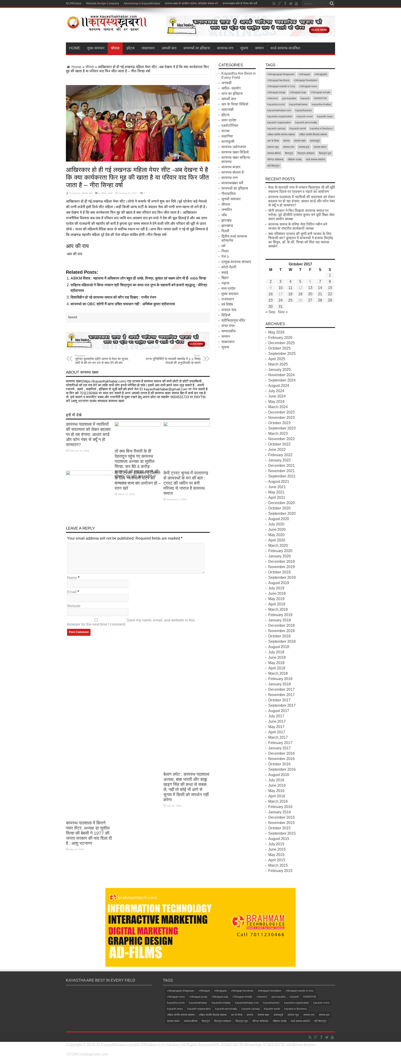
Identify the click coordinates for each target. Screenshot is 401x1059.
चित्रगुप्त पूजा (325, 153)
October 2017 (279, 700)
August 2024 (278, 386)
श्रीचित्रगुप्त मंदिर (233, 320)
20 (310, 294)
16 (270, 294)
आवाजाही (227, 109)
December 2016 (281, 753)
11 (290, 288)
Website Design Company (102, 3)
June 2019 (277, 593)
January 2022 (279, 460)
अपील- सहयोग (231, 88)
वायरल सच (228, 310)
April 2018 (276, 668)
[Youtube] (296, 3)
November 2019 (281, 567)
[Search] (331, 3)
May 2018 (276, 663)
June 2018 (277, 657)
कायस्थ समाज (320, 147)
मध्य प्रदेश (228, 288)
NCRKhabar (73, 3)
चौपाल (115, 48)
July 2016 (276, 780)
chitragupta (320, 74)
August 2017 (278, 711)
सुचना (244, 48)
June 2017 (277, 721)
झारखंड (226, 220)
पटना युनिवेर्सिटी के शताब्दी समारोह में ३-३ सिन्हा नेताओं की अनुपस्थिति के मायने (173, 359)
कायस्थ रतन (288, 147)
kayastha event (276, 104)
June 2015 (277, 849)
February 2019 (280, 615)
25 (290, 300)
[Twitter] (290, 3)
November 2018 (281, 631)
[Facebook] (285, 3)
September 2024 (282, 380)
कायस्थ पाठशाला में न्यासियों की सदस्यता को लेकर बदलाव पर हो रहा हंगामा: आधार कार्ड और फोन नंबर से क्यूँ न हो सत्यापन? (88, 434)
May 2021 (276, 492)
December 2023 (281, 412)
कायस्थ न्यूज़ (273, 147)
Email (72, 592)
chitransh (272, 98)
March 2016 (278, 801)
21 (320, 294)
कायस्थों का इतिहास (196, 48)
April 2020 (276, 540)
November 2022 (281, 439)
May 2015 (276, 855)
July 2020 (276, 524)
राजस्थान (227, 299)
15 (330, 288)
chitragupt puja (298, 92)
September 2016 (282, 769)
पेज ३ (225, 256)
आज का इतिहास (232, 93)
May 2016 (276, 791)
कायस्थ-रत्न (225, 48)
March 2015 (278, 865)
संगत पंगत (228, 326)
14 (320, 288)
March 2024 (278, 407)
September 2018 (282, 641)
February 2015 (280, 871)
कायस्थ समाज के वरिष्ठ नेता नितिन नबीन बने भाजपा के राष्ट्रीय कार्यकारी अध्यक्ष (297, 226)
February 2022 (280, 455)
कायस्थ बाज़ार (230, 167)
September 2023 (282, 428)
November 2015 (281, 823)
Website (74, 606)
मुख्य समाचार (95, 48)
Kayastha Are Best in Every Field (238, 75)
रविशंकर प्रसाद (295, 159)
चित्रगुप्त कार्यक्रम (306, 153)
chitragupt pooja (276, 92)
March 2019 (278, 609)
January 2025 (279, 370)
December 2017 (281, 689)
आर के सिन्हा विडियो (234, 104)
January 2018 (279, 684)
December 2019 (281, 561)
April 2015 (276, 860)
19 (300, 294)
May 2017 (276, 727)
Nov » (283, 312)
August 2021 (278, 481)
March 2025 (278, 364)
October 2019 (279, 572)
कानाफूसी (227, 141)
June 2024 (277, 396)
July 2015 (276, 844)
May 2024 (276, 402)
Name (72, 578)
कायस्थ (286, 140)
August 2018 (278, 647)
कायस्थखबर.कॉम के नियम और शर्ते (240, 3)
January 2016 (279, 812)
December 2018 (281, 625)
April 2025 (276, 359)
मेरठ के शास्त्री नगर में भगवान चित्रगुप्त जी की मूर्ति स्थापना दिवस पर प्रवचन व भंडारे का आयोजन (301, 189)
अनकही (226, 83)
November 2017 (281, 695)
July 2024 (276, 391)
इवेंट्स (130, 48)
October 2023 (279, 423)
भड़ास (110, 193)
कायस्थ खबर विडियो (235, 152)
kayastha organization (279, 116)
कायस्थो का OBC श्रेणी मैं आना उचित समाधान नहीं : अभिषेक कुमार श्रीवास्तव (123, 304)
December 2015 (281, 817)
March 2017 (278, 737)
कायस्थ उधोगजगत (233, 147)
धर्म (223, 246)
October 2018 (279, 636)
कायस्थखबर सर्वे (232, 183)
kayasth (305, 98)
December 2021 (281, 465)
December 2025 (281, 343)
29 (330, 300)
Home (74, 48)
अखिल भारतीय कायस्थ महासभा (281, 134)
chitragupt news (308, 86)
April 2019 (276, 604)
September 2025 (282, 354)
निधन (225, 251)
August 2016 (278, 775)
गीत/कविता (228, 194)
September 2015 (282, 833)
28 (320, 300)
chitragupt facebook (278, 80)
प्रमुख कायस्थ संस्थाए (236, 262)
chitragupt (304, 74)
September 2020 (282, 513)
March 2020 (278, 545)
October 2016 (279, 764)
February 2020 (280, 551)
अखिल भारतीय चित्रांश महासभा (313, 134)
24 (280, 300)
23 (270, 300)
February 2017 (280, 743)
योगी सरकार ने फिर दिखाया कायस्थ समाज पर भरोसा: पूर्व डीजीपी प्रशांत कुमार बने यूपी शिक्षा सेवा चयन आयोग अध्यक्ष (301, 215)
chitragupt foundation (305, 80)
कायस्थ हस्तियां (274, 153)
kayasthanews (303, 110)
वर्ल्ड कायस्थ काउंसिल (285, 48)
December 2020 (281, 503)
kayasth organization (279, 122)
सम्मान (259, 48)
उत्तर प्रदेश (228, 120)
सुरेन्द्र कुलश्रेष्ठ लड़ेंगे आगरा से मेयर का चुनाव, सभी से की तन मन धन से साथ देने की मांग (102, 359)
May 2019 (276, 599)
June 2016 (277, 785)
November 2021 (281, 471)
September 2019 (282, 577)
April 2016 (276, 796)
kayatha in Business (321, 128)
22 (330, 294)
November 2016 (281, 759)
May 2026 (276, 332)
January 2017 (279, 748)
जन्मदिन (226, 210)
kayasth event (305, 116)
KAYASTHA (320, 98)
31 (280, 306)
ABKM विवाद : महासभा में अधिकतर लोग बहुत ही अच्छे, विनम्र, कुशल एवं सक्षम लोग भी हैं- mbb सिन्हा (138, 278)
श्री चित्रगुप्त (273, 165)
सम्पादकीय (228, 331)
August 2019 (278, 583)
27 (310, 300)
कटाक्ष (225, 131)
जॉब (224, 215)
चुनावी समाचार (231, 199)
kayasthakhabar (298, 104)
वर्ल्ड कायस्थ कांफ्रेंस (315, 159)
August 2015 (278, 839)
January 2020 (279, 556)
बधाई (224, 272)
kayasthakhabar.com (279, 110)
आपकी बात (169, 48)
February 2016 (280, 807)
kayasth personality (306, 122)
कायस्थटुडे (315, 140)
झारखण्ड (227, 226)
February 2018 (280, 679)
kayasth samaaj (276, 128)
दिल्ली (225, 231)
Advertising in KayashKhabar (142, 3)
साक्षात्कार (148, 48)
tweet (72, 317)
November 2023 (281, 418)
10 (280, 288)
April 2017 (276, 732)
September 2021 (282, 476)
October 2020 (279, 508)
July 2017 (276, 716)
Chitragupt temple (320, 92)
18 (290, 294)
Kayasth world (298, 128)
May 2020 (276, 535)
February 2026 (280, 338)
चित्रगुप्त (289, 153)
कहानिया (227, 136)
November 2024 (281, 375)
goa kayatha (289, 98)
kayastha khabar (321, 104)
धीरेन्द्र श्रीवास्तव (275, 159)
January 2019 (279, 620)
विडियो (225, 315)
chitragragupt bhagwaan (280, 74)
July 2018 (276, 652)
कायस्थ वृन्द (304, 147)
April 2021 (276, 497)
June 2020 (277, 529)
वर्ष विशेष (227, 304)
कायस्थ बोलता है (232, 172)
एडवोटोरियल (229, 125)
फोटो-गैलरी (228, 267)
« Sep (270, 312)
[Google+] (279, 3)
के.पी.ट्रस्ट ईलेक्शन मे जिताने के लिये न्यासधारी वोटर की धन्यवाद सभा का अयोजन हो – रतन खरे (138, 481)
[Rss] (274, 3)
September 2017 (282, 705)
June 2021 (277, 487)
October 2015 (279, 828)
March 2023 (278, 434)
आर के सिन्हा (273, 140)
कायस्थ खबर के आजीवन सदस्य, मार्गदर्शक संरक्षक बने (191, 3)
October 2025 (279, 348)
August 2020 (278, 519)
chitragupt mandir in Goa (281, 86)
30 (270, 306)
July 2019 (276, 588)
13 (310, 288)
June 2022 (277, 450)
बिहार (225, 278)
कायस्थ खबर (87, 193)
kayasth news (325, 116)
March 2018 (278, 673)
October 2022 (279, 444)
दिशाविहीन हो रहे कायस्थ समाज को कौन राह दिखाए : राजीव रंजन (113, 297)
